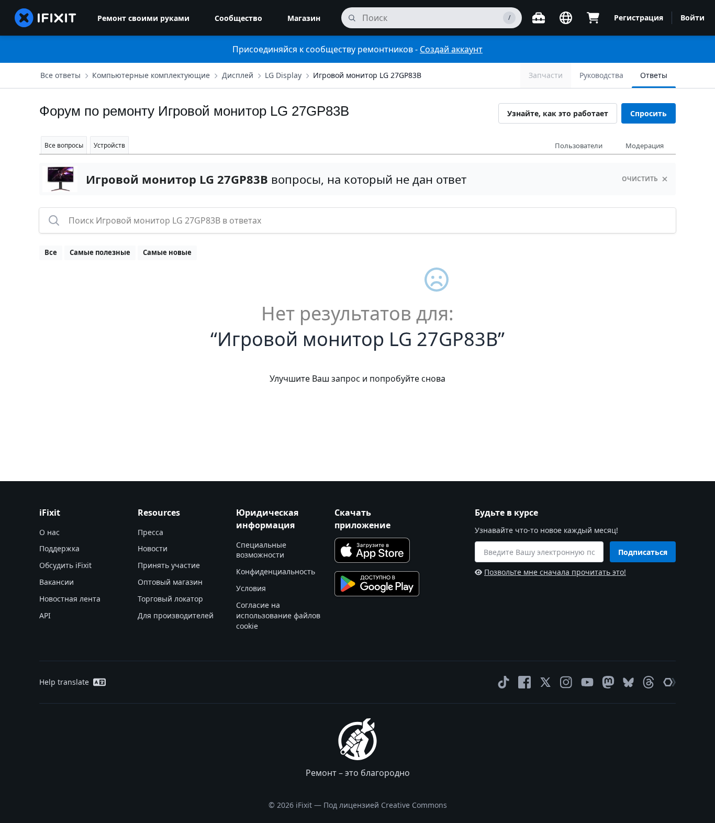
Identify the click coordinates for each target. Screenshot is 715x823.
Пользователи (578, 145)
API (45, 615)
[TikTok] (503, 682)
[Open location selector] (565, 17)
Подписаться (642, 552)
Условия (251, 588)
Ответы (653, 75)
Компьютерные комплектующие (151, 75)
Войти (692, 18)
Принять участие (169, 565)
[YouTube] (587, 682)
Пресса (150, 532)
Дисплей (237, 75)
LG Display (283, 75)
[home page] (45, 17)
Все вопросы (63, 145)
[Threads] (648, 682)
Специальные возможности (261, 550)
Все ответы (60, 75)
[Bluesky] (628, 682)
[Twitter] (545, 682)
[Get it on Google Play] (376, 583)
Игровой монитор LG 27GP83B (367, 75)
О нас (49, 532)
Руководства (601, 75)
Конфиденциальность (275, 571)
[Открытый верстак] (538, 17)
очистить (640, 178)
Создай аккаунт (451, 49)
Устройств (109, 145)
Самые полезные (100, 252)
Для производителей (176, 615)
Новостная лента (69, 599)
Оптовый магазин (170, 582)
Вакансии (56, 582)
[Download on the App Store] (372, 550)
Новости (152, 548)
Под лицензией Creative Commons (385, 805)
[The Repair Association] (669, 682)
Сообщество (238, 18)
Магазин (303, 18)
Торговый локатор (170, 599)
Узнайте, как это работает (557, 113)
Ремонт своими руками (143, 18)
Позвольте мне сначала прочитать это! (555, 572)
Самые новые (167, 252)
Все (50, 252)
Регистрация (638, 18)
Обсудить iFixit (65, 565)
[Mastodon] (608, 682)
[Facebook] (524, 682)
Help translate (64, 682)
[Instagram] (566, 682)
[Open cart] (593, 17)
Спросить (648, 113)
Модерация (644, 145)
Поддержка (59, 548)
